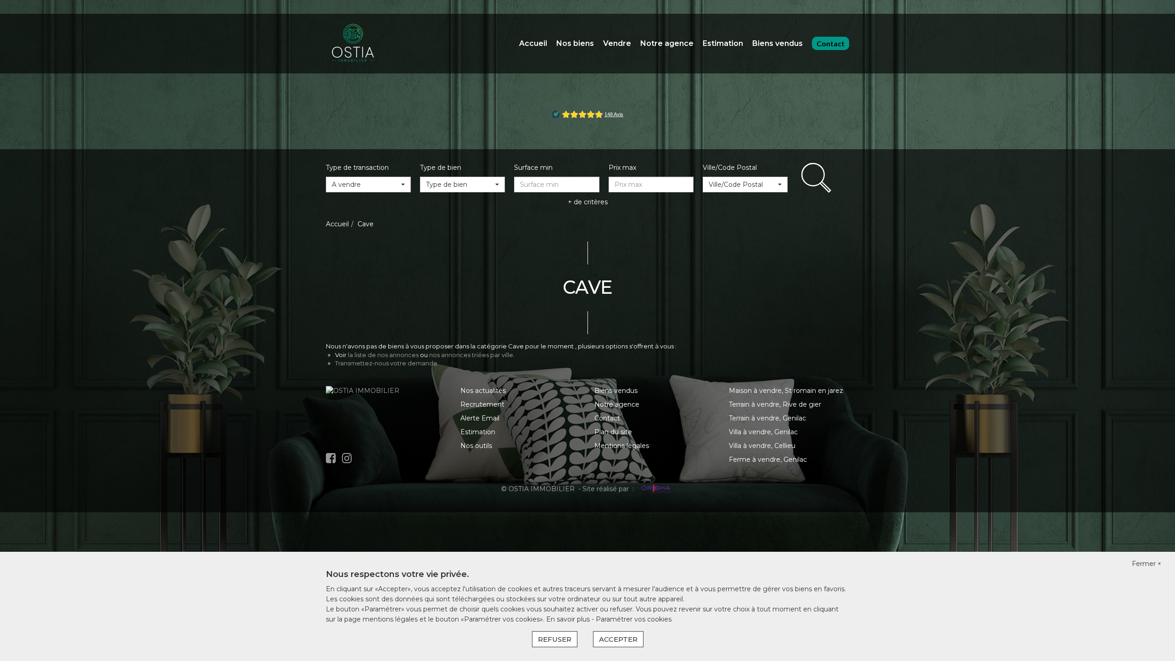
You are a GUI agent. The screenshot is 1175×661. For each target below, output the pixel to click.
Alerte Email (479, 418)
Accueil (533, 43)
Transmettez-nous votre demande (386, 363)
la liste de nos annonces (383, 355)
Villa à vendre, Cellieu (762, 446)
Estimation (723, 43)
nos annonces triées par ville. (472, 355)
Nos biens (575, 43)
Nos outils (476, 446)
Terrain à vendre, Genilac (767, 418)
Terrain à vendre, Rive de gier (775, 404)
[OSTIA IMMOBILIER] (353, 43)
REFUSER (554, 639)
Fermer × (1146, 564)
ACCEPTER (618, 639)
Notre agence (667, 43)
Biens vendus (777, 43)
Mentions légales (621, 446)
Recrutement (482, 404)
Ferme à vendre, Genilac (768, 459)
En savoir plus (569, 619)
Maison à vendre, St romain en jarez (786, 391)
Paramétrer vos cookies (633, 619)
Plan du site (613, 432)
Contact (831, 43)
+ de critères (588, 202)
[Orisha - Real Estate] (655, 489)
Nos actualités (483, 391)
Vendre (617, 43)
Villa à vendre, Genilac (763, 432)
